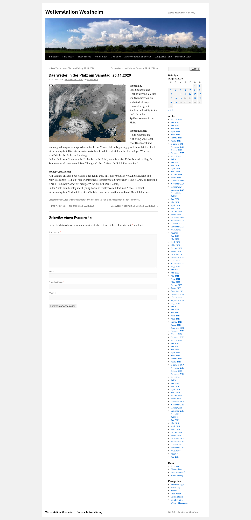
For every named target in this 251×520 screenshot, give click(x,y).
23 (200, 98)
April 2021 (175, 315)
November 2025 (177, 146)
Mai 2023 (175, 238)
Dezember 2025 (177, 143)
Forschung (175, 487)
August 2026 (176, 119)
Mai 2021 (175, 312)
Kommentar (55, 232)
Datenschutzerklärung (89, 512)
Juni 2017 (175, 456)
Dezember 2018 (177, 401)
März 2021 (175, 318)
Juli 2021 (174, 306)
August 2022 (176, 266)
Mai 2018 (175, 423)
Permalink (134, 199)
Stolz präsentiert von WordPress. (185, 512)
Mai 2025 (175, 165)
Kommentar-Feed (178, 472)
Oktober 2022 (176, 260)
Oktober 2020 (176, 334)
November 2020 (177, 331)
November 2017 (177, 441)
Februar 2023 (176, 248)
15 (195, 94)
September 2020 (177, 337)
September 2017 (177, 447)
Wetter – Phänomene (179, 502)
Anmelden (175, 466)
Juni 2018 (175, 420)
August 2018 (176, 413)
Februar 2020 (176, 358)
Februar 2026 (176, 137)
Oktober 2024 (176, 186)
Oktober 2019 (176, 370)
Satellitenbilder (177, 496)
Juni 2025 (175, 162)
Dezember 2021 (177, 291)
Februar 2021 (176, 321)
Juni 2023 (175, 235)
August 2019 (176, 377)
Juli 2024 (174, 196)
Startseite (54, 56)
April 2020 (175, 352)
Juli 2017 (174, 453)
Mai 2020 (175, 349)
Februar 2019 (176, 395)
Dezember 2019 (177, 364)
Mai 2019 (175, 386)
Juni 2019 (175, 383)
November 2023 (177, 220)
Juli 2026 (174, 122)
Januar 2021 (176, 324)
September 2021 (177, 300)
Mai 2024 (175, 202)
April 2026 (175, 131)
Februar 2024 (176, 211)
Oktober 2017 (176, 444)
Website (52, 292)
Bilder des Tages (177, 484)
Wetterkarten (101, 56)
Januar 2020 (176, 361)
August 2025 (176, 156)
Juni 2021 (175, 309)
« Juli (170, 109)
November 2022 (177, 257)
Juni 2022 (175, 272)
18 (175, 98)
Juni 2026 (175, 125)
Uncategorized (81, 199)
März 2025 (175, 171)
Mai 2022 (175, 275)
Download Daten (183, 56)
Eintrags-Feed (176, 469)
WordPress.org (177, 475)
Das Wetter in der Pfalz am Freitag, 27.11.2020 (71, 68)
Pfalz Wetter (68, 56)
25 (175, 102)
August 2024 (176, 192)
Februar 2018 (176, 432)
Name (52, 271)
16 (200, 94)
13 (185, 94)
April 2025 (175, 168)
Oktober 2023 (176, 223)
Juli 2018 (174, 416)
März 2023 (175, 245)
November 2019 (177, 367)
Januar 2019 (176, 398)
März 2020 (175, 355)
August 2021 (176, 303)
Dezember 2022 (177, 254)
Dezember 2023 (177, 217)
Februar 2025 (176, 174)
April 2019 (175, 389)
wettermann (92, 79)
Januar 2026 (176, 140)
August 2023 (176, 229)
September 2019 (177, 374)
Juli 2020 (174, 343)
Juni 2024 (175, 199)
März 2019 (175, 392)
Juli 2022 (174, 269)
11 (175, 94)
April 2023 (175, 242)
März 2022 (175, 281)
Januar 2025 (176, 177)
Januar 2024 (176, 214)
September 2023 (177, 226)
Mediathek (116, 56)
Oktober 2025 (176, 149)
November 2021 (177, 294)
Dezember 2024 (177, 180)
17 (171, 98)
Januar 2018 (176, 435)
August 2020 (176, 340)
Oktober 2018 (176, 407)
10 (171, 94)
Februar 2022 (176, 285)
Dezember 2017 (177, 438)
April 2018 (175, 426)
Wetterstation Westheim (74, 11)
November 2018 (177, 404)
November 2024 (177, 183)
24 (171, 102)
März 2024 (175, 208)
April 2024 (175, 205)
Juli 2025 (174, 159)
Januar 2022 (176, 288)
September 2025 (177, 153)
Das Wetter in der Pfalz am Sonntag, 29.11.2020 (134, 68)
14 (190, 94)
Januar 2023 (176, 251)
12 (180, 94)
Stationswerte (84, 56)
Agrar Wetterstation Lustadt (137, 56)
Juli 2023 (174, 232)
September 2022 (177, 263)
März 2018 (175, 429)
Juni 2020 (175, 346)
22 (195, 98)
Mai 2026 (175, 128)
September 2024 (177, 189)
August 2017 (176, 450)
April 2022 (175, 278)
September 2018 (177, 410)
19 (180, 98)
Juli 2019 (174, 380)
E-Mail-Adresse (56, 281)
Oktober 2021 (176, 297)
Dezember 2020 (177, 327)
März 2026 (175, 134)
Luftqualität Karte (163, 56)
